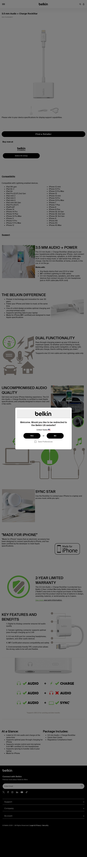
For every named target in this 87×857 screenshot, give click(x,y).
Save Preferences (45, 442)
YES (32, 436)
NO (55, 436)
